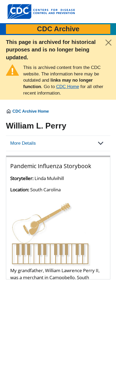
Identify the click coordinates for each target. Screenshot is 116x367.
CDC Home (67, 86)
